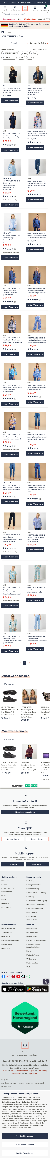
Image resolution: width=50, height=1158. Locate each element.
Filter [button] (14, 43)
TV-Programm (6, 932)
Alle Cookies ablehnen (25, 1144)
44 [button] (25, 53)
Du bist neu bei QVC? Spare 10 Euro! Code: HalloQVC (24, 2)
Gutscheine (5, 936)
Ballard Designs (11, 1083)
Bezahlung (30, 897)
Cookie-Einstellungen (25, 1153)
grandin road (39, 1083)
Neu (19, 19)
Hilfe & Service (31, 912)
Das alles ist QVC (32, 932)
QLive (3, 895)
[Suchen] (46, 14)
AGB (5, 1070)
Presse (3, 899)
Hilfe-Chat (5, 881)
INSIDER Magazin (8, 928)
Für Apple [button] (13, 864)
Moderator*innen (32, 955)
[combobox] (22, 14)
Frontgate (21, 1083)
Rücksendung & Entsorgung (36, 901)
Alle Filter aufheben (40, 49)
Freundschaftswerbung (10, 940)
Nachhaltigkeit (31, 936)
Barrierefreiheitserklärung (36, 940)
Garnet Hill (29, 1083)
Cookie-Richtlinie (24, 1128)
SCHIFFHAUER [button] (11, 53)
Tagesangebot (9, 19)
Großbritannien (22, 1055)
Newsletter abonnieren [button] (25, 812)
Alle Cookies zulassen (25, 1136)
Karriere (29, 951)
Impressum (32, 1073)
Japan (36, 1055)
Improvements (6, 1086)
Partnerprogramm (7, 944)
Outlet (28, 967)
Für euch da (5, 948)
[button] (5, 9)
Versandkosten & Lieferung (36, 893)
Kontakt (4, 885)
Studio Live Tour (32, 963)
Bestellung (30, 881)
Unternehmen (31, 928)
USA (13, 1055)
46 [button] (22, 57)
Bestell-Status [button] (37, 839)
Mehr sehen (9, 684)
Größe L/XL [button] (9, 57)
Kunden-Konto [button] (13, 839)
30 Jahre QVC (30, 19)
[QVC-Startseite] (3, 32)
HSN (2, 1083)
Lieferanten (5, 903)
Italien (30, 1055)
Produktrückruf (7, 907)
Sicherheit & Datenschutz (35, 904)
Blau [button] (34, 53)
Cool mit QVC (44, 19)
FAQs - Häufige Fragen (34, 908)
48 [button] (30, 57)
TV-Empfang (31, 959)
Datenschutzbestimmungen (22, 1070)
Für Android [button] (37, 864)
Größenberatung (32, 889)
